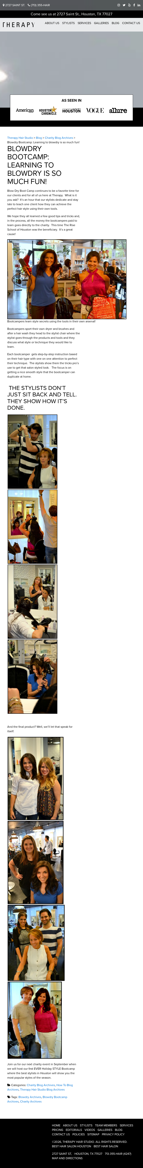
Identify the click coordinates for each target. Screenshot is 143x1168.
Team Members (106, 1125)
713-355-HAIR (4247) (118, 1154)
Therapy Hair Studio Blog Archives (42, 1090)
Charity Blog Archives (41, 1085)
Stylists (68, 23)
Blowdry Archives (29, 1097)
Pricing (57, 1130)
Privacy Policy (113, 1134)
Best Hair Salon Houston (71, 1146)
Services (84, 23)
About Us (52, 23)
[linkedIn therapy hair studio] (139, 5)
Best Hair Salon (106, 1146)
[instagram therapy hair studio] (118, 5)
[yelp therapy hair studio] (129, 5)
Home (56, 1125)
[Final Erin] (35, 778)
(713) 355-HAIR (40, 5)
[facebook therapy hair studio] (134, 5)
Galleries (101, 23)
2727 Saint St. (14, 5)
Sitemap (93, 1134)
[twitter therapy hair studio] (124, 5)
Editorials (74, 1130)
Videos (90, 1130)
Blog (115, 23)
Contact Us (131, 23)
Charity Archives (31, 1101)
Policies (78, 1134)
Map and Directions (67, 1158)
